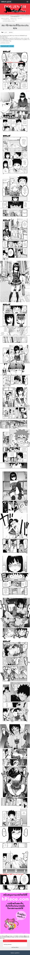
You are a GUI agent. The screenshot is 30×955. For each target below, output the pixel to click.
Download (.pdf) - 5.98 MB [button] (7, 46)
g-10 (6, 32)
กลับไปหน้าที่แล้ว (15, 947)
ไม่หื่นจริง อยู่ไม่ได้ (6, 2)
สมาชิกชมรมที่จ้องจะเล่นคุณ (15, 27)
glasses (11, 32)
